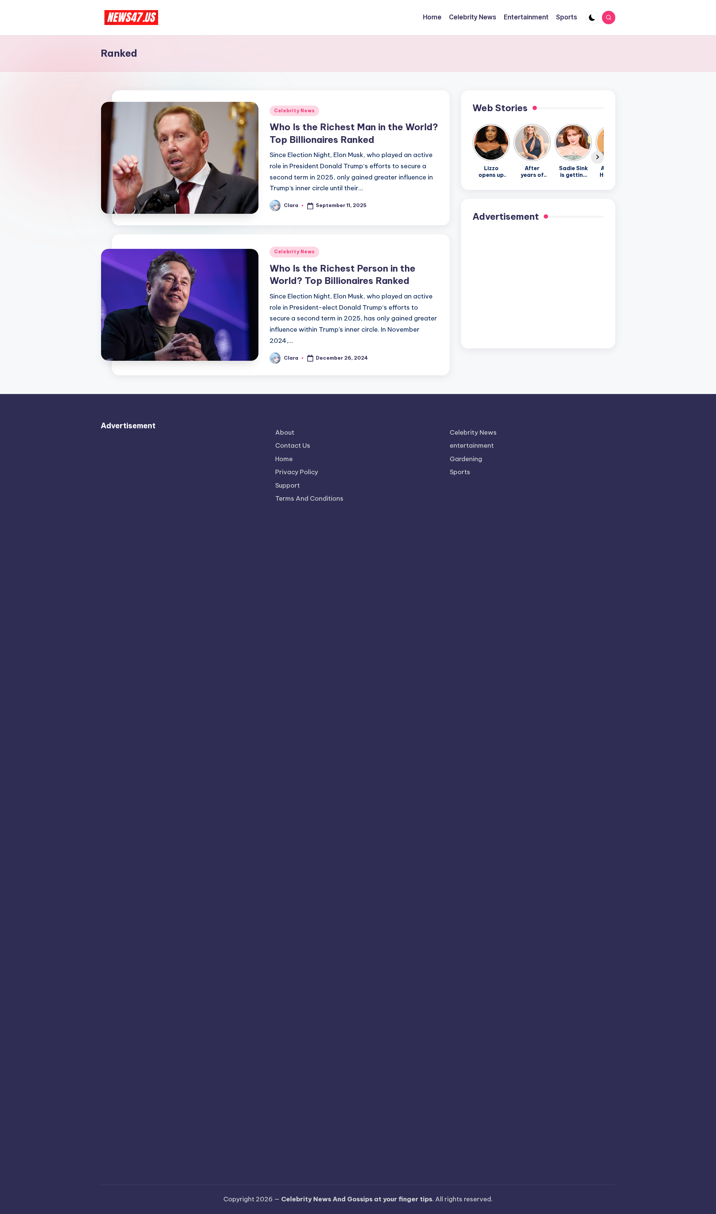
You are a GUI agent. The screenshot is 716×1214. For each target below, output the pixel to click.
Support (287, 485)
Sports (460, 472)
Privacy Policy (296, 472)
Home (284, 459)
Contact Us (292, 445)
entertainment (472, 445)
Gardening (466, 459)
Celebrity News (294, 110)
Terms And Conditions (309, 498)
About (284, 432)
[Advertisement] (538, 284)
